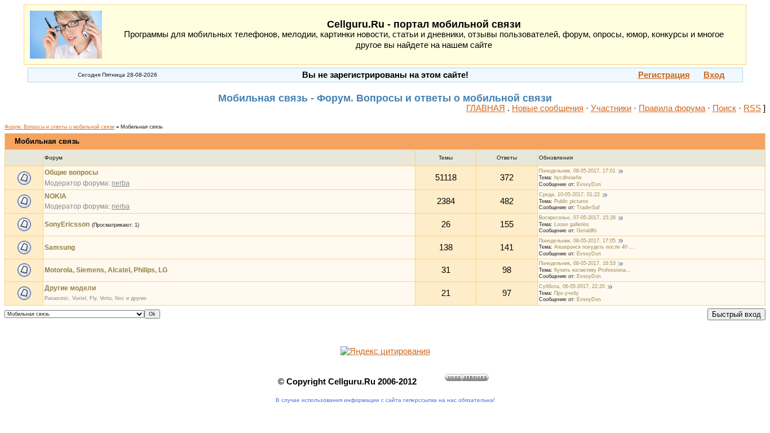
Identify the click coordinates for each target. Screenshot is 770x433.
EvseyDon (589, 184)
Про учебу (566, 293)
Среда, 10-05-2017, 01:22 (569, 194)
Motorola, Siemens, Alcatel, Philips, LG (106, 270)
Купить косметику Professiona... (592, 270)
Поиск (724, 108)
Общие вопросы (71, 172)
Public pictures (571, 201)
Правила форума (672, 108)
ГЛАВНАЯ (485, 108)
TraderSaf (588, 207)
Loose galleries (571, 224)
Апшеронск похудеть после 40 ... (594, 247)
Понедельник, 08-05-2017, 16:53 (577, 263)
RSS (752, 108)
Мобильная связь (142, 127)
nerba (121, 183)
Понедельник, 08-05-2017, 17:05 (577, 241)
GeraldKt (587, 230)
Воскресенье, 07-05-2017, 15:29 (577, 217)
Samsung (60, 247)
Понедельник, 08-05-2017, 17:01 (577, 171)
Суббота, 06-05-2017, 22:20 (572, 286)
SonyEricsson (67, 224)
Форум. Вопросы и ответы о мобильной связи (59, 127)
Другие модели (70, 288)
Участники (611, 108)
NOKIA (56, 196)
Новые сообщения (547, 108)
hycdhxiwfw (568, 177)
